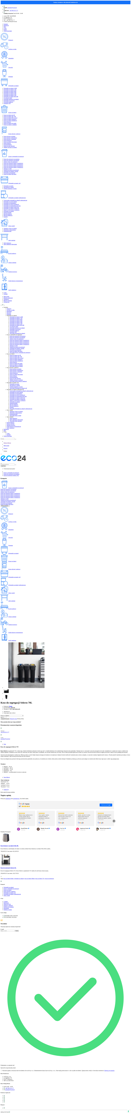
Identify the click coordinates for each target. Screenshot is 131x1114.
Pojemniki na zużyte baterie (10, 201)
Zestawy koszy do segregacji (10, 161)
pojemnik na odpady (19, 878)
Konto (5, 29)
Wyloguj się (6, 302)
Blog (5, 26)
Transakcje (6, 299)
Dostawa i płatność (8, 905)
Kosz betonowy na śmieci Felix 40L (10, 845)
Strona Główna (7, 443)
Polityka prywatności (9, 907)
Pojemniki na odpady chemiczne (11, 208)
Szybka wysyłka (12, 49)
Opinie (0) (6, 789)
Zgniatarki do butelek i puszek (11, 171)
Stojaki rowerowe (12, 271)
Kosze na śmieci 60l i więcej (10, 117)
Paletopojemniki (7, 212)
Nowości (10, 67)
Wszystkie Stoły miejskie (16, 421)
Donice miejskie (12, 262)
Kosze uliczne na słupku (9, 136)
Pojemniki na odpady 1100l (10, 88)
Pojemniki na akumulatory (10, 203)
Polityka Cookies (8, 909)
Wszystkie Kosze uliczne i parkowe (18, 381)
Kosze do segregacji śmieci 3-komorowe (13, 164)
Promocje (10, 40)
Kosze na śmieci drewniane (10, 142)
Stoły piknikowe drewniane (10, 244)
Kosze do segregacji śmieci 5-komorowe (13, 167)
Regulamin (6, 908)
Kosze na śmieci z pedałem (10, 124)
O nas (5, 28)
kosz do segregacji (49, 878)
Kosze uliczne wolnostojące (10, 137)
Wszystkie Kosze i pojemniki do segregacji (20, 352)
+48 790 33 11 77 (5, 732)
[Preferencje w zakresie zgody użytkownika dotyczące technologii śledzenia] (128, 1111)
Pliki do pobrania (8, 300)
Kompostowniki (7, 231)
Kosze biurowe (7, 122)
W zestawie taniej (8, 98)
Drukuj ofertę (20, 718)
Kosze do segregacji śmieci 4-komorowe (13, 166)
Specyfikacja (7, 777)
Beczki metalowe (8, 214)
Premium (10, 76)
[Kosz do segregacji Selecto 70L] (26, 687)
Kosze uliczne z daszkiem (10, 139)
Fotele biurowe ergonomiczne (15, 281)
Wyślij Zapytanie (8, 31)
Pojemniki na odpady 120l (10, 95)
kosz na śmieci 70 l (39, 878)
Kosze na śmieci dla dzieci (10, 174)
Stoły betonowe (7, 243)
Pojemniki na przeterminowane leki (12, 205)
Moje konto (6, 296)
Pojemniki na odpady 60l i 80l (11, 96)
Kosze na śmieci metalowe (10, 119)
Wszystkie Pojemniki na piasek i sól (18, 388)
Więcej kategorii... (5, 505)
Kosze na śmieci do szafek (10, 123)
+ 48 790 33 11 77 (13, 10)
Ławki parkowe (12, 253)
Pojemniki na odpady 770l (10, 89)
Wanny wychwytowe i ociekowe (11, 210)
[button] (17, 821)
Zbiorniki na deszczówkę (10, 230)
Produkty (6, 24)
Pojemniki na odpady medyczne (11, 207)
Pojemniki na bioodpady (9, 172)
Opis (5, 744)
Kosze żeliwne (7, 143)
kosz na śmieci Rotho (8, 878)
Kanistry (6, 216)
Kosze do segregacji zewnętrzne (11, 160)
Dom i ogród (11, 226)
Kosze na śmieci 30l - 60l (10, 116)
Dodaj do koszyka (5, 718)
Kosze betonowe (8, 140)
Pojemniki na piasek (8, 186)
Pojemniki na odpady (13, 85)
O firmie (6, 901)
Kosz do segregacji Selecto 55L (8, 867)
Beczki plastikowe (8, 215)
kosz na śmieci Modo (29, 878)
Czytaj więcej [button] (22, 819)
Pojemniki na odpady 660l (10, 91)
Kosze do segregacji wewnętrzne (11, 159)
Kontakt (6, 294)
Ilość (2, 717)
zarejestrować (16, 798)
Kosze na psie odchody (9, 146)
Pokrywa (3, 715)
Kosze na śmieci (12, 112)
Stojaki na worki (8, 168)
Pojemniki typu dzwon (9, 100)
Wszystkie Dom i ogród (15, 415)
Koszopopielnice (8, 144)
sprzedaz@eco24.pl (12, 7)
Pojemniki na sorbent (9, 211)
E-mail (2, 929)
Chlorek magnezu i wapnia (10, 188)
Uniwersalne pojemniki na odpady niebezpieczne (15, 200)
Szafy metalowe (12, 290)
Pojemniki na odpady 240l (10, 93)
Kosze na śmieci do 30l (9, 115)
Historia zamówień (8, 298)
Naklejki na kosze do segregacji (11, 170)
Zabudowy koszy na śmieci (10, 228)
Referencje (6, 25)
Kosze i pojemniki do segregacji (16, 156)
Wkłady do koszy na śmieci (10, 147)
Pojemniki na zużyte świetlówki (11, 204)
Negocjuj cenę (13, 718)
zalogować (8, 798)
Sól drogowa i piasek (9, 187)
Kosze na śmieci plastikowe (10, 120)
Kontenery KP (7, 103)
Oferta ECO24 (7, 904)
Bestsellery (11, 58)
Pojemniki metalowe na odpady (11, 99)
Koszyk (5, 448)
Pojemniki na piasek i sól (14, 183)
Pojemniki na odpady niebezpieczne (17, 197)
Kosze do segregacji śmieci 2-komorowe (13, 163)
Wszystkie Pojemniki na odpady (17, 333)
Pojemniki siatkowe (8, 102)
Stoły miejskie (11, 240)
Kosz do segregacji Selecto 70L (11, 475)
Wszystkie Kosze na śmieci (16, 366)
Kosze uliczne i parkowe (14, 133)
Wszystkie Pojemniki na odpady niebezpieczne (21, 408)
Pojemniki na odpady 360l (10, 92)
